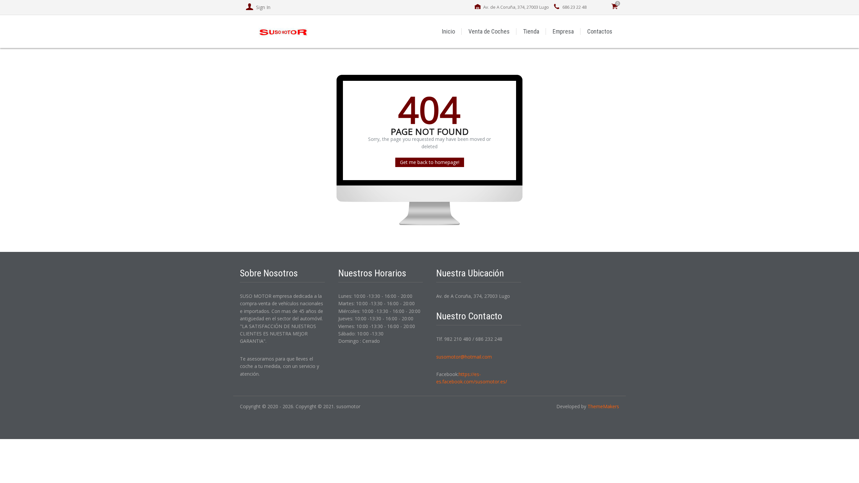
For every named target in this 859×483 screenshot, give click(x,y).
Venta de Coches (489, 31)
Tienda (531, 31)
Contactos (599, 31)
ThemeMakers (603, 406)
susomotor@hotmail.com (464, 357)
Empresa (563, 31)
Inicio (448, 31)
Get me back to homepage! (429, 162)
